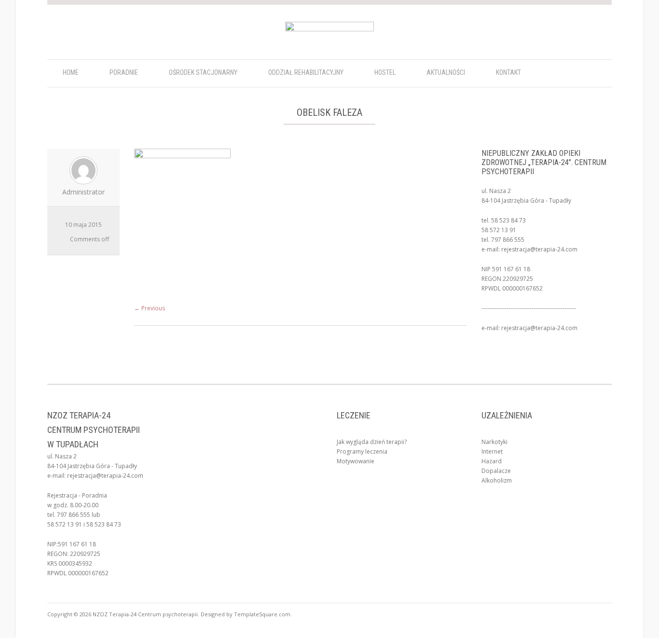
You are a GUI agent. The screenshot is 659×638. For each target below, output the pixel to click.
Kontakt (508, 72)
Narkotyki (494, 442)
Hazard (491, 461)
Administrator (83, 191)
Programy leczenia (362, 451)
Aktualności (445, 72)
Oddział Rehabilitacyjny (305, 72)
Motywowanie (355, 461)
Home (71, 72)
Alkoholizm (496, 480)
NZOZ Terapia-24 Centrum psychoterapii (145, 614)
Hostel (385, 72)
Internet (492, 451)
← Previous (149, 308)
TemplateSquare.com (262, 614)
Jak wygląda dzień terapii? (372, 442)
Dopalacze (496, 471)
